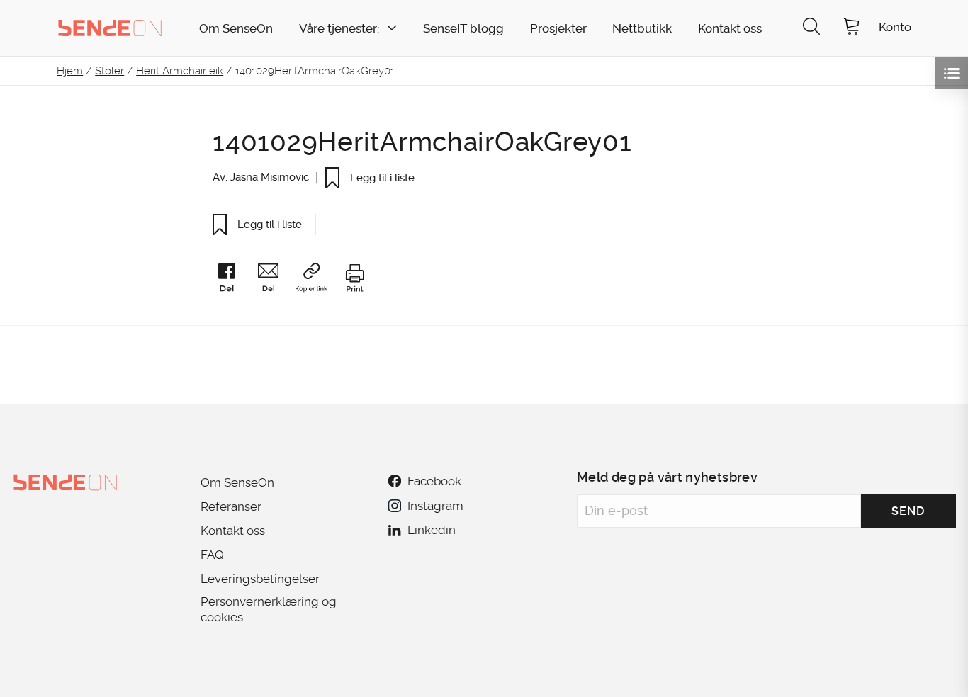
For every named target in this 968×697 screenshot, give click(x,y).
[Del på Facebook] (233, 281)
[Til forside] (110, 27)
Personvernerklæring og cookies (269, 609)
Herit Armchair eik (179, 70)
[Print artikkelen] (354, 281)
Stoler (109, 70)
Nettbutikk (642, 28)
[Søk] (811, 28)
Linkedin (431, 530)
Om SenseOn (236, 28)
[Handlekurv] (851, 28)
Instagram (435, 506)
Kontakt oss (730, 28)
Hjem (70, 70)
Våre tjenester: (339, 28)
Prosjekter (558, 28)
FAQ (212, 555)
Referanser (231, 506)
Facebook (434, 481)
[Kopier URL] (318, 280)
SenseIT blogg (463, 28)
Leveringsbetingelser (260, 579)
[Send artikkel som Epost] (275, 281)
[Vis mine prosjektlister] (951, 73)
